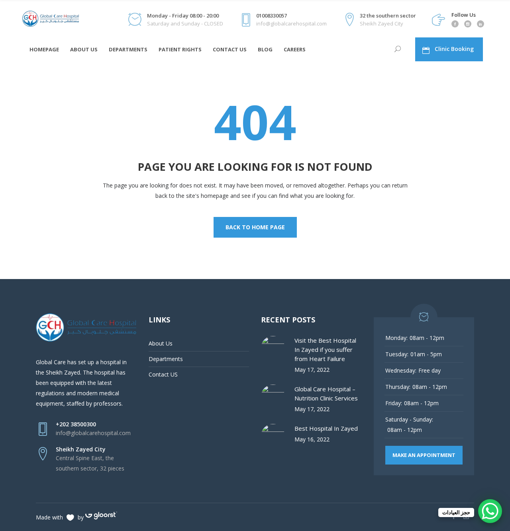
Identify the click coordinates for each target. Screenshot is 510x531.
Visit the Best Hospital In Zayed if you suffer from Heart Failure (325, 349)
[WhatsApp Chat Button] (490, 511)
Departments (166, 359)
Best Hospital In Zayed (326, 428)
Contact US (163, 374)
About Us (161, 343)
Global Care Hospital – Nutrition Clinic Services (326, 393)
